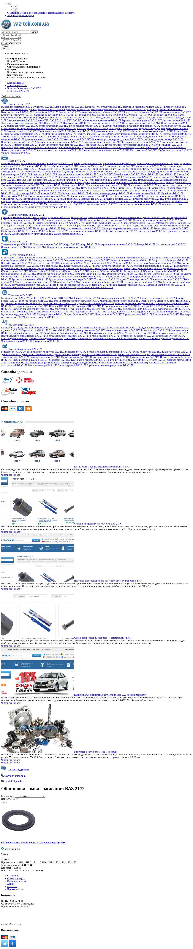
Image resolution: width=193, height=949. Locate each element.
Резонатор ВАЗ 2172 (175, 106)
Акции (60, 12)
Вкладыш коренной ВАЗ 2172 (16, 112)
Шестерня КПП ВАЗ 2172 (88, 306)
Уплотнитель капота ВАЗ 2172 (100, 204)
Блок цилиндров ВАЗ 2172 (104, 109)
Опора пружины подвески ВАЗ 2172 (108, 333)
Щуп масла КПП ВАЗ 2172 (152, 306)
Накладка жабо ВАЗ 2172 (14, 196)
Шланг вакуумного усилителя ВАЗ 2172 (32, 233)
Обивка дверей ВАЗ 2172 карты (170, 268)
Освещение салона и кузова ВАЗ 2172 (109, 357)
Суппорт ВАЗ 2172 (38, 231)
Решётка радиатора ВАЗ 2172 (149, 198)
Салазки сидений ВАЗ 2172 (117, 182)
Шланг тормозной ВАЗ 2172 (68, 233)
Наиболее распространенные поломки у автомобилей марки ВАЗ (108, 580)
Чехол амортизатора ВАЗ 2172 (16, 341)
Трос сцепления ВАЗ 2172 (166, 314)
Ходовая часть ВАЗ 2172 (21, 325)
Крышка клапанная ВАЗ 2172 (81, 115)
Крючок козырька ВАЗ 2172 (80, 268)
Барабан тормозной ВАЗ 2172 (52, 225)
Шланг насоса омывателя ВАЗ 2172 (25, 188)
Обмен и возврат (28, 12)
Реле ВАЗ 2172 (140, 360)
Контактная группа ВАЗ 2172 (149, 362)
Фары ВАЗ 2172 (72, 244)
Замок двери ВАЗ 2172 (52, 169)
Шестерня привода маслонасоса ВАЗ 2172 (23, 147)
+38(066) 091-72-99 (11, 37)
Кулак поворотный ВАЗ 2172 (125, 327)
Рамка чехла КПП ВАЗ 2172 (60, 276)
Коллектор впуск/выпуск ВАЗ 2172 (141, 112)
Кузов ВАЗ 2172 (16, 160)
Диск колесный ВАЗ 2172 (67, 327)
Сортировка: (7, 796)
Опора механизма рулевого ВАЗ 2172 (64, 220)
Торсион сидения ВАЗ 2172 (176, 182)
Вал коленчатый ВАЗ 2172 (132, 109)
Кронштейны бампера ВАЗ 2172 (119, 163)
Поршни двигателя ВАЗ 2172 (78, 117)
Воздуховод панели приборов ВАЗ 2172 (141, 282)
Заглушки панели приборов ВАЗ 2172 (31, 284)
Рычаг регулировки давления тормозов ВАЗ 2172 (127, 228)
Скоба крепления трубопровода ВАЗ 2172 (62, 144)
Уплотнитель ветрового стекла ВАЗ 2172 (22, 204)
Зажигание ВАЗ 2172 (106, 354)
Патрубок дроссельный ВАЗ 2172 (18, 142)
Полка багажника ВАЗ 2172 (15, 263)
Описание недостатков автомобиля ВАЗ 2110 (97, 523)
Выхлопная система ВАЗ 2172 (16, 106)
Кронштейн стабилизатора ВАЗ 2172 (70, 333)
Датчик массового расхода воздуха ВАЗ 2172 (113, 136)
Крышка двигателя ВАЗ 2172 (50, 115)
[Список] (2, 802)
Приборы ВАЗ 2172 (60, 360)
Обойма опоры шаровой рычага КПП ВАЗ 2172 (165, 300)
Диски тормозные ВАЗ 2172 (140, 225)
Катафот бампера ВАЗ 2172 (26, 193)
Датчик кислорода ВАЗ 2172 (70, 106)
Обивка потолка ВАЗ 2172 (14, 271)
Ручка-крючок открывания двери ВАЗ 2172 (71, 279)
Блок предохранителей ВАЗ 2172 (116, 362)
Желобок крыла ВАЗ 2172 (127, 174)
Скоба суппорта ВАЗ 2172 (14, 231)
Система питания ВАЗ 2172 (177, 134)
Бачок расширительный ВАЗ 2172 (86, 125)
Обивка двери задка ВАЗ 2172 (47, 260)
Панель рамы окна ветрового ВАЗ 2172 (37, 179)
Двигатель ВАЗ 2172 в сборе (73, 112)
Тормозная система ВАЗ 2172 (22, 225)
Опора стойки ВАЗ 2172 (140, 333)
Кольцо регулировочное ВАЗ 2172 (167, 309)
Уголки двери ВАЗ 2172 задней (110, 279)
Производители (15, 889)
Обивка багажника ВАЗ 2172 (16, 260)
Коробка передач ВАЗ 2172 (15, 298)
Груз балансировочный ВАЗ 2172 (36, 327)
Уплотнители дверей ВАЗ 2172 (172, 201)
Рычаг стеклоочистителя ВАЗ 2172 (30, 201)
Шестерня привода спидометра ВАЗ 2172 (33, 309)
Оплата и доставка (47, 12)
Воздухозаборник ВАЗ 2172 (75, 136)
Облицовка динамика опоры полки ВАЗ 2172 (87, 260)
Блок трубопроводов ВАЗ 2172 (74, 109)
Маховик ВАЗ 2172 (139, 115)
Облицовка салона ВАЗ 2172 (71, 263)
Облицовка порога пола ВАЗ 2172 (18, 274)
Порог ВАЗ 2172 (65, 182)
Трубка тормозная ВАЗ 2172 (120, 231)
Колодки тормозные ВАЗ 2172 (16, 228)
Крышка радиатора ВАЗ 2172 (61, 128)
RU (15, 7)
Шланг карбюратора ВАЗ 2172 (60, 134)
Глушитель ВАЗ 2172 (44, 106)
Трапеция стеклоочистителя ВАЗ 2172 (21, 185)
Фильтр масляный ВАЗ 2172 (15, 153)
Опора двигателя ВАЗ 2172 (163, 115)
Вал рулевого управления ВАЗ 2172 (51, 217)
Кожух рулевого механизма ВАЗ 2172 (113, 265)
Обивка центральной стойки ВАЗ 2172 (163, 271)
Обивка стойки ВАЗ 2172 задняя (46, 271)
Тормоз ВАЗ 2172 (58, 231)
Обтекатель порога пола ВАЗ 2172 (130, 196)
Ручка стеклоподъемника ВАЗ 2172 (30, 279)
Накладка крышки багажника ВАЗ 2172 (48, 196)
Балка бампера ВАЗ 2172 (33, 163)
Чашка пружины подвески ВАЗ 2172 (170, 338)
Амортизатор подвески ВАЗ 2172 (123, 330)
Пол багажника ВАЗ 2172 (20, 182)
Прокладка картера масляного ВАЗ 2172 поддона (119, 117)
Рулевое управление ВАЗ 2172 (17, 217)
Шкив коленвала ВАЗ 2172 (76, 123)
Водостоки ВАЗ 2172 (69, 190)
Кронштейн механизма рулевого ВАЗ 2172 (140, 217)
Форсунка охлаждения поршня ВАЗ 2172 (22, 123)
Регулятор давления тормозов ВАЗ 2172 (81, 228)
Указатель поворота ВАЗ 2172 (48, 244)
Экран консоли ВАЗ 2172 (67, 282)
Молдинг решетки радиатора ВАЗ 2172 (109, 193)
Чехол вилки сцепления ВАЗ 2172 (40, 317)
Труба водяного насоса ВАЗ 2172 (111, 131)
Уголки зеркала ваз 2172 (139, 279)
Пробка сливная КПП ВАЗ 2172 (59, 303)
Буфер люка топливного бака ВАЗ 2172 (75, 174)
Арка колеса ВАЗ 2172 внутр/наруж (144, 171)
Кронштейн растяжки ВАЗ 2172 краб (31, 333)
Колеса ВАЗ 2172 (10, 327)
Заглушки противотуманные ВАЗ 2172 (150, 190)
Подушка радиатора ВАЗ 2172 (22, 131)
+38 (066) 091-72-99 (11, 916)
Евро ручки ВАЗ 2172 (91, 190)
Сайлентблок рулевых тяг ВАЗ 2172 (103, 223)
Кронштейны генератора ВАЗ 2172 (113, 351)
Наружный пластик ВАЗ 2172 (96, 188)
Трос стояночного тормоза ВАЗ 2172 (86, 231)
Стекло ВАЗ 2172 (57, 201)
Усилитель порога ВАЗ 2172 (142, 185)
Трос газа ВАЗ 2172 (94, 144)
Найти (33, 32)
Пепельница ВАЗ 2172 (163, 274)
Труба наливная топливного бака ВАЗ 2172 (104, 147)
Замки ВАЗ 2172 (31, 169)
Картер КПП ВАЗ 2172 (86, 298)
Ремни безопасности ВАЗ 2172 (91, 276)
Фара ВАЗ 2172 (89, 244)
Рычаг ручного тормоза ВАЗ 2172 (171, 228)
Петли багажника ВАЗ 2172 (72, 179)
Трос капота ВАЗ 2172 (52, 185)
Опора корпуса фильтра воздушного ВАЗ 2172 (116, 139)
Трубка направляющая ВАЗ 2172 (175, 150)
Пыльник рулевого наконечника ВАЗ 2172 (155, 220)
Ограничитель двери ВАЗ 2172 (170, 169)
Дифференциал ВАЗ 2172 (136, 309)
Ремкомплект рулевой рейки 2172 (50, 223)
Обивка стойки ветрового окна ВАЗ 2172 (91, 196)
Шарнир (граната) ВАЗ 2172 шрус (54, 314)
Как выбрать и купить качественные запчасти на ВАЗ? (102, 466)
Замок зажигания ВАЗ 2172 (132, 354)
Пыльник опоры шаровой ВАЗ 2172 (138, 335)
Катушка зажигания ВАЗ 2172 (162, 354)
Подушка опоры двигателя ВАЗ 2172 (43, 117)
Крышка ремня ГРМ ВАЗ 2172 (112, 115)
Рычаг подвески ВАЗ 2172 (14, 338)
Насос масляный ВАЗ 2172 (144, 150)
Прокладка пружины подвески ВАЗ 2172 (67, 335)
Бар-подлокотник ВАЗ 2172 (101, 263)
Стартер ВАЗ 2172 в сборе (20, 362)
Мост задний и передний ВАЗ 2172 (73, 309)
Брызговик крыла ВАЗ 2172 (15, 174)
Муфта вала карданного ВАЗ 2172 (18, 314)
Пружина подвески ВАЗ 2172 (104, 335)
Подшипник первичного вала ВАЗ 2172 (21, 303)
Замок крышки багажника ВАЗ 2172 (108, 169)
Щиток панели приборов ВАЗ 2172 (95, 287)
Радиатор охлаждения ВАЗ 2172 (54, 131)
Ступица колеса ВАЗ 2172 (34, 330)
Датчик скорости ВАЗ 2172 (111, 225)
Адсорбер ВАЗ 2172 (11, 136)
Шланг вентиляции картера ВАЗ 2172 (140, 123)
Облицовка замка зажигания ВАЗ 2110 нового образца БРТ (33, 842)
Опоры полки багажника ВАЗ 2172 (170, 260)
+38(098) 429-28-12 (11, 34)
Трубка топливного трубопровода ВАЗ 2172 (127, 144)
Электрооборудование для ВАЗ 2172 (79, 362)
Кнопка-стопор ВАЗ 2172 (50, 265)
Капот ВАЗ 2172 (149, 174)
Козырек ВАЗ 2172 (50, 193)
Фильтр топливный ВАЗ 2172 (142, 147)
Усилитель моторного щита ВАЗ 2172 (108, 185)
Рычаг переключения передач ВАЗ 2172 (135, 303)
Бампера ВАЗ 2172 (10, 163)
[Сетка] (5, 802)
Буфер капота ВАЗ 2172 (42, 174)
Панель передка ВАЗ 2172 (166, 177)
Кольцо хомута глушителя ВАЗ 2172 (103, 106)
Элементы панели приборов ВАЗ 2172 (101, 282)
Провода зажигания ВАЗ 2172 (45, 357)
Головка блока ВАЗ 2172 (45, 112)
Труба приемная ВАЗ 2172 (14, 109)
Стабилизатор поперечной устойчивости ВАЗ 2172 (90, 338)
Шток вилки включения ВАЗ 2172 (119, 306)
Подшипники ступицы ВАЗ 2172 (157, 327)
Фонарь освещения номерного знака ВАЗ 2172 (71, 247)
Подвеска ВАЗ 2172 (59, 330)
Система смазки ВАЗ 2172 (172, 147)
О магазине (13, 12)
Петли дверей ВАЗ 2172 (100, 179)
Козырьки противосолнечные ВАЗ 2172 (154, 265)
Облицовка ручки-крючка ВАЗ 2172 (55, 274)
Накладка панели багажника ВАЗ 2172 (171, 257)
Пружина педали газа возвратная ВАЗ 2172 (58, 142)
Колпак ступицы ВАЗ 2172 (95, 327)
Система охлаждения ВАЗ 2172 (52, 125)
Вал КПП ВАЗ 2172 (40, 298)
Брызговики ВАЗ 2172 (23, 190)
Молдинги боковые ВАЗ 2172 (145, 193)
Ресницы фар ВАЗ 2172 (93, 198)
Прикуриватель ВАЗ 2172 (119, 360)
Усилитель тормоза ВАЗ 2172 (150, 231)
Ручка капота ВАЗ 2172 (156, 276)
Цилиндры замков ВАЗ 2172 (78, 171)
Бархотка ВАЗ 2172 (159, 188)
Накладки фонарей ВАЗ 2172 (171, 244)
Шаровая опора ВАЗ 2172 (46, 341)
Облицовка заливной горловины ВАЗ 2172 (79, 177)
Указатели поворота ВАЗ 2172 (16, 244)
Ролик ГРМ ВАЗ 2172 (71, 120)
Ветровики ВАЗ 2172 (46, 190)
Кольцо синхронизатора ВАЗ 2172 (157, 298)
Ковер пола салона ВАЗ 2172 (79, 265)
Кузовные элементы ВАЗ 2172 (109, 171)
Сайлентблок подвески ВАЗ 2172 (46, 338)
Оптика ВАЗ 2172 (17, 241)
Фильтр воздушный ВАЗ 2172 (166, 144)
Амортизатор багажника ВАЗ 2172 (88, 330)
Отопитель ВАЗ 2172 (35, 166)
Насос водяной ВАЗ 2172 (90, 128)
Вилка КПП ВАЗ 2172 (62, 298)
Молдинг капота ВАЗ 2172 (74, 193)
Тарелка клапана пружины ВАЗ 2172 (141, 120)
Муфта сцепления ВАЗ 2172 (137, 314)
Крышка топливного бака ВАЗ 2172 (43, 139)
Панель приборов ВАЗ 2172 (15, 287)
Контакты (70, 12)
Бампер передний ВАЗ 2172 (88, 163)
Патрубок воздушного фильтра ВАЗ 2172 (162, 139)
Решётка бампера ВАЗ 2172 (120, 198)
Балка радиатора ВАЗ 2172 (176, 171)
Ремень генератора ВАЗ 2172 (146, 351)
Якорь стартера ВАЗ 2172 (47, 362)
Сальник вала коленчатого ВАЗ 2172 (102, 120)
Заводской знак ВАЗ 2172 (116, 190)
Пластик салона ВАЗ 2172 (21, 255)
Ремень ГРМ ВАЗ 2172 (48, 120)
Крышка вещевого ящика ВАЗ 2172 (127, 284)
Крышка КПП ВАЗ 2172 (41, 300)
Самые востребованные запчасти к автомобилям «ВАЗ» (103, 637)
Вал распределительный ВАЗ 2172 (164, 109)
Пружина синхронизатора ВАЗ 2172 (95, 303)
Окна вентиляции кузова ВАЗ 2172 (167, 196)
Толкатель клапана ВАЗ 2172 (175, 120)
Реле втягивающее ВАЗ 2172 (42, 365)
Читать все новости (11, 475)
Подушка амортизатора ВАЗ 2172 (170, 333)
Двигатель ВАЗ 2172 (19, 104)
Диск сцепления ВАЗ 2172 (108, 314)
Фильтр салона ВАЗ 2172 (149, 166)
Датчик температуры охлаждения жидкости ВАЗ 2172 (132, 125)
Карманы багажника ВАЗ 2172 (70, 257)
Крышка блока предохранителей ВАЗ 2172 (43, 268)
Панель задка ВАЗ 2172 (140, 177)
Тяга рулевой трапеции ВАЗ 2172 (139, 223)
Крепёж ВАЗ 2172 (10, 257)
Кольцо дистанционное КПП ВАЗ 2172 (118, 298)
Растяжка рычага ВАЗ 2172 (171, 335)
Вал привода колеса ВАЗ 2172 (175, 311)
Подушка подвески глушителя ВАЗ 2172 (144, 106)
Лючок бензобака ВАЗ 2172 (42, 177)
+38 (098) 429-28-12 (11, 913)
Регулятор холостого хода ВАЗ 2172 (140, 142)
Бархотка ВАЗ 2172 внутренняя (131, 263)
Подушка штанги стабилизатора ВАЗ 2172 (23, 335)
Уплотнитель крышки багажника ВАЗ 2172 (138, 204)
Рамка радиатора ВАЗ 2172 (89, 182)
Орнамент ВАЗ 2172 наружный (17, 198)
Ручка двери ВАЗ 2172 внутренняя (125, 276)
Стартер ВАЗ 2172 (158, 360)
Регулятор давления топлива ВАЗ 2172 (102, 142)
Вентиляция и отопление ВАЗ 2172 (155, 163)
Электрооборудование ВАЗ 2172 (25, 349)
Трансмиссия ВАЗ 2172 (20, 295)
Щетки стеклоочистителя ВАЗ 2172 (62, 188)
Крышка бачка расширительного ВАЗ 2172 (23, 128)
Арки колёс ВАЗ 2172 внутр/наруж (130, 188)
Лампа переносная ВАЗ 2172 (145, 357)
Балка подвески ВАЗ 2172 (154, 330)
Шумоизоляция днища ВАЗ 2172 (37, 282)
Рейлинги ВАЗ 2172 (70, 198)
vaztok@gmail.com (15, 776)
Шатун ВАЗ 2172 (53, 123)
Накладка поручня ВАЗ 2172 (138, 268)
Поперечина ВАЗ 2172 (45, 182)
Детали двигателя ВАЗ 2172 (43, 109)
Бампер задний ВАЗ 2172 (60, 163)
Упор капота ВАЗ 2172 (76, 185)
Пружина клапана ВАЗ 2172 (21, 120)
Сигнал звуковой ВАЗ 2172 (72, 365)
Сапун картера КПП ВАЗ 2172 (84, 311)
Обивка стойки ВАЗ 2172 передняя (81, 271)
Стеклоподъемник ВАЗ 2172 (147, 182)
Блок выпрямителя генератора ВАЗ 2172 (44, 351)
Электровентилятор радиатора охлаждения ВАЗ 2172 (134, 134)
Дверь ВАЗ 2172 (105, 174)
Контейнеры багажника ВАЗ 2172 (133, 257)
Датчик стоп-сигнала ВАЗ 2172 (37, 354)
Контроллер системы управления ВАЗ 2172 (58, 150)
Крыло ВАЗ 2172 (167, 174)
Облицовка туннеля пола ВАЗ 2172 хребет (129, 274)
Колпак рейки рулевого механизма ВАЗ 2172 (94, 217)
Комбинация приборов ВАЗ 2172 (88, 360)
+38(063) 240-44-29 (11, 40)
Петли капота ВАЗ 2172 (125, 179)
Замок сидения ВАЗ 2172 (140, 169)
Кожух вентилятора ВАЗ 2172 (176, 125)
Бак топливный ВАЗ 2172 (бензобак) (41, 136)
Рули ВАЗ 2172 (76, 223)
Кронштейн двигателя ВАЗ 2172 (18, 115)
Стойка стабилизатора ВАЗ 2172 (134, 338)
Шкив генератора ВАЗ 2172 (176, 351)
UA (15, 10)
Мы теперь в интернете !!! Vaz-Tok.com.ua (95, 751)
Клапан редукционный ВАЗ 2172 (154, 136)
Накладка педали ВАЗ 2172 (109, 268)
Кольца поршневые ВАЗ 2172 (175, 112)
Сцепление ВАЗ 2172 (84, 314)
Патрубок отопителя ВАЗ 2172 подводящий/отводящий (75, 166)
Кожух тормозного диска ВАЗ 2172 (173, 225)
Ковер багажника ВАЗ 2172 (101, 257)
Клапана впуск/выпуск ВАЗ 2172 (106, 112)
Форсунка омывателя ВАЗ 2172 (83, 201)
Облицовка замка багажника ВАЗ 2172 (131, 260)
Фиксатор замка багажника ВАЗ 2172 (44, 171)
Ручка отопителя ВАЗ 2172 (44, 287)
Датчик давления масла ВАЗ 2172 (18, 150)
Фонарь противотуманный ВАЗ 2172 (117, 244)
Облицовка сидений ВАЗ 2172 (90, 274)
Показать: (6, 799)
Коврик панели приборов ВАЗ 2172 (69, 284)
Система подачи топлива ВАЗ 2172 (63, 147)
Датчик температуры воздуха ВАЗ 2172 (74, 354)
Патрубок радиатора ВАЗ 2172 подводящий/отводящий (131, 128)
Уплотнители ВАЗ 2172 (143, 201)
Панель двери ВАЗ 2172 (115, 177)
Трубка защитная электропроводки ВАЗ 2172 (110, 365)
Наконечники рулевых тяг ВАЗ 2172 (25, 220)
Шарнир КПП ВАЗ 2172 (61, 306)
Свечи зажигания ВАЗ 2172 (75, 357)
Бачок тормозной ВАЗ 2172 (82, 225)
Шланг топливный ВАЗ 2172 (92, 134)
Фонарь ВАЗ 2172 (37, 247)
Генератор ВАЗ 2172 (11, 351)
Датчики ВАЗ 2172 (11, 354)
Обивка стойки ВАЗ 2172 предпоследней (121, 271)
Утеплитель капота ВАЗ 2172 (168, 279)
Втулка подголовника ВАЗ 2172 (164, 263)
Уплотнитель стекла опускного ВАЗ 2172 (49, 207)
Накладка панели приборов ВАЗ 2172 (165, 284)
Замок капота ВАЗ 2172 (76, 169)
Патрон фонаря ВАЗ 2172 (14, 247)
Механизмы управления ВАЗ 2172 (26, 214)
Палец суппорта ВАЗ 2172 (46, 228)
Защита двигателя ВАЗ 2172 (21, 125)
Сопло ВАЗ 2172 (67, 287)
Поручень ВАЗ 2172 (34, 276)
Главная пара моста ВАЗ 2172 (107, 309)
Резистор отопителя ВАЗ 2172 (120, 166)
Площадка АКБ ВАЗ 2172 (151, 179)
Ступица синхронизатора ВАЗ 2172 (30, 306)
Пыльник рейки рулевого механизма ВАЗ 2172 (108, 220)
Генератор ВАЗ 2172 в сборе (79, 351)
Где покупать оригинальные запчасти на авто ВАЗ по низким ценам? (110, 694)
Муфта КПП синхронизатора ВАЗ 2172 (120, 300)
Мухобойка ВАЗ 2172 (172, 193)
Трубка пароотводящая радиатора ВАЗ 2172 (150, 131)
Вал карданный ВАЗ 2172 (146, 311)
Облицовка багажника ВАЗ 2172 (37, 257)
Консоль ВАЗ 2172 (98, 284)
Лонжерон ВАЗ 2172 (17, 177)
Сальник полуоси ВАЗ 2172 (53, 311)
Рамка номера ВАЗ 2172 (46, 198)
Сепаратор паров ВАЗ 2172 (26, 144)
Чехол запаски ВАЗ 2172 (43, 263)
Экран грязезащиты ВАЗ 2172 (115, 201)
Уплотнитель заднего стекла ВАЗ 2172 (64, 204)
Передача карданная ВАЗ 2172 (116, 311)
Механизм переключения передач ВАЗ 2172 (76, 300)
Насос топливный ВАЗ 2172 (77, 139)
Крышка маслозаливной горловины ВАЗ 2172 (105, 150)
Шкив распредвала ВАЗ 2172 (106, 123)
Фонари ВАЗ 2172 (145, 244)
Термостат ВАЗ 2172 (82, 131)
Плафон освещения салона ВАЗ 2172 (31, 360)
